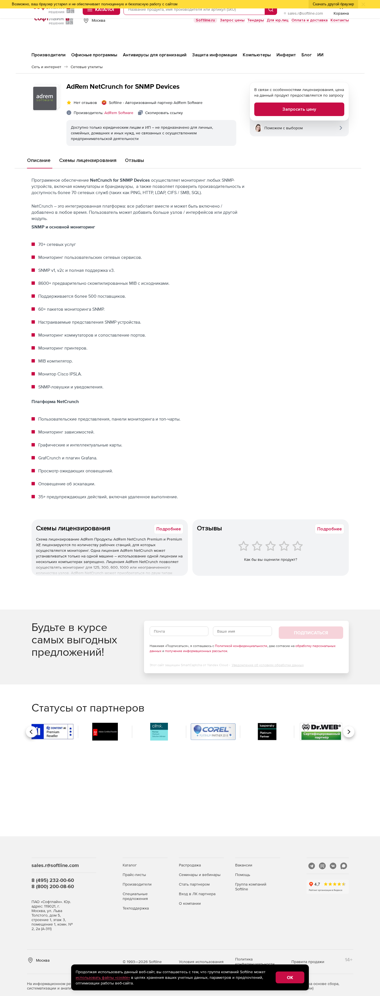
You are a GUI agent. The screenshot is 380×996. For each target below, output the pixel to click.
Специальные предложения (135, 896)
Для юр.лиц (278, 20)
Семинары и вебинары (200, 874)
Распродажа (190, 865)
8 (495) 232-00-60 (53, 880)
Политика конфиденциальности (255, 961)
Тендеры (255, 20)
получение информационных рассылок (196, 651)
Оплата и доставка (309, 20)
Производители (137, 884)
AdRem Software (118, 112)
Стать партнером (194, 884)
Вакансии (243, 865)
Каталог (130, 865)
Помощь (242, 874)
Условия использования (201, 961)
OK (290, 977)
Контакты (339, 20)
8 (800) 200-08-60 (53, 886)
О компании (190, 903)
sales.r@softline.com (305, 13)
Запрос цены (232, 20)
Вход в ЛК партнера (197, 893)
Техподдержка (136, 908)
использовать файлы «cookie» (103, 977)
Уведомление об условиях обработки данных (268, 665)
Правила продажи (307, 961)
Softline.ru (205, 20)
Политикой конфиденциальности (241, 646)
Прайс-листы (134, 874)
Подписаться (311, 632)
